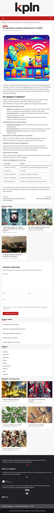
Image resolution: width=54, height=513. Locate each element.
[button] (3, 18)
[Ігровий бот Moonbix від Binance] (14, 389)
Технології (5, 26)
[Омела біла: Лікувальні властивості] (14, 415)
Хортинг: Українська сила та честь (11, 342)
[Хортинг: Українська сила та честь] (14, 438)
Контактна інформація (7, 506)
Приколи (5, 368)
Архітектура (6, 357)
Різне (4, 371)
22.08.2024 (39, 402)
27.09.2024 (14, 401)
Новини (5, 363)
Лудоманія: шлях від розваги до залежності (14, 329)
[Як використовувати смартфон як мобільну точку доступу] (14, 244)
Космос (5, 360)
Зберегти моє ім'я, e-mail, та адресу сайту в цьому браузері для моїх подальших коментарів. (25, 308)
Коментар (6, 274)
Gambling (5, 351)
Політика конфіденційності (21, 506)
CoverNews (33, 510)
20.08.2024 (39, 426)
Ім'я (4, 293)
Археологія (6, 354)
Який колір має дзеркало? (44, 197)
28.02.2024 (14, 258)
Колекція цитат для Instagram (10, 337)
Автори (32, 506)
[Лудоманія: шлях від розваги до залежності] (40, 389)
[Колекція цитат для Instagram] (40, 415)
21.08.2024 (13, 426)
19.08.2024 (13, 450)
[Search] (51, 18)
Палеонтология (7, 365)
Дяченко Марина (7, 232)
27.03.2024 (40, 230)
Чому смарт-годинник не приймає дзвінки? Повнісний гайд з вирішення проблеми (14, 229)
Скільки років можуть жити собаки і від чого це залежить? (14, 198)
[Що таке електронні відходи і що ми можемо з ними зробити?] (40, 217)
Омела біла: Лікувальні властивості (12, 333)
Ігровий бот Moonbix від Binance (11, 324)
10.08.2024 (13, 232)
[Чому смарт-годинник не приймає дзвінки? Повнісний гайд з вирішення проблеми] (14, 217)
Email (29, 293)
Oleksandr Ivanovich (8, 30)
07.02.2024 (15, 30)
